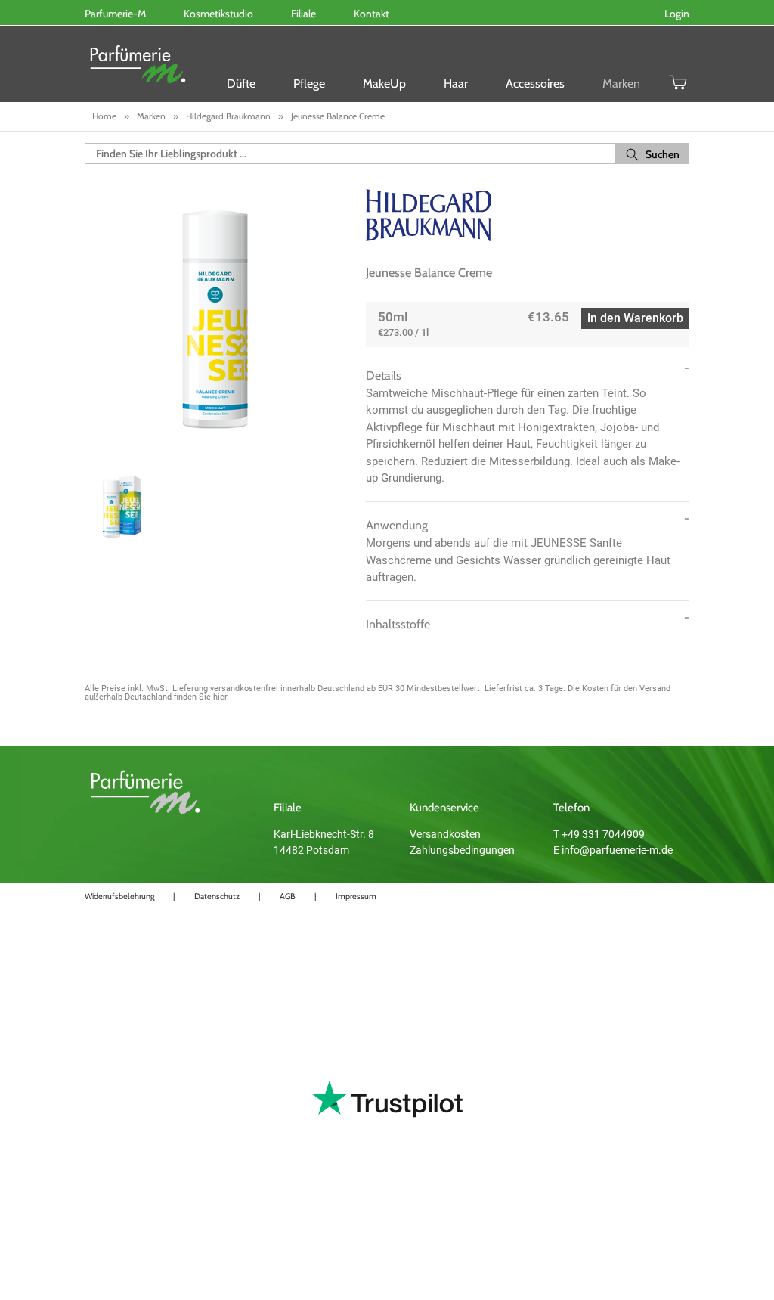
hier (220, 697)
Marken (621, 83)
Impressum (356, 896)
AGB (288, 896)
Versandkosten (445, 834)
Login (676, 13)
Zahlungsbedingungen (462, 850)
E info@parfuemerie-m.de (613, 850)
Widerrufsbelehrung (119, 896)
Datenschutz (217, 896)
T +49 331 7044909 (599, 834)
